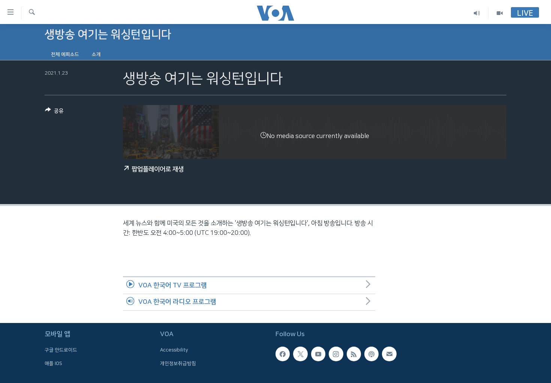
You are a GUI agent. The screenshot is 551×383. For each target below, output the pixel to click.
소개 (96, 54)
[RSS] (354, 354)
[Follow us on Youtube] (318, 354)
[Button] (54, 112)
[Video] (499, 13)
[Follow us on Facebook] (283, 354)
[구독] (389, 354)
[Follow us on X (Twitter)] (300, 354)
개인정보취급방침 (178, 363)
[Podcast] (371, 354)
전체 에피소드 (65, 54)
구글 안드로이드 (61, 350)
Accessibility (174, 350)
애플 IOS (53, 363)
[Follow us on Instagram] (336, 354)
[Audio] (477, 13)
